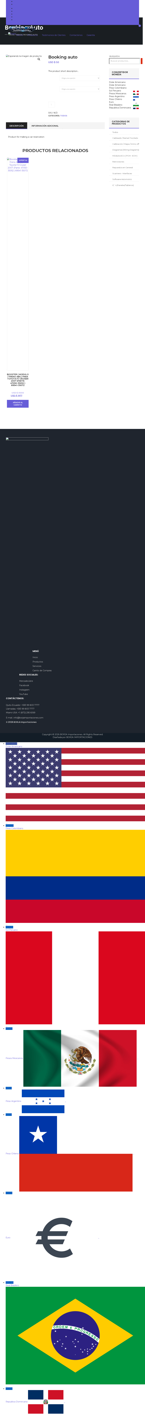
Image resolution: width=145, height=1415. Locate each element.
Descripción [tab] (16, 126)
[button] (38, 59)
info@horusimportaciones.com (31, 4)
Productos (19, 11)
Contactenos (20, 17)
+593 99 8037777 (24, 1)
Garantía (18, 19)
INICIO (17, 8)
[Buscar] (141, 61)
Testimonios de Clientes (25, 14)
